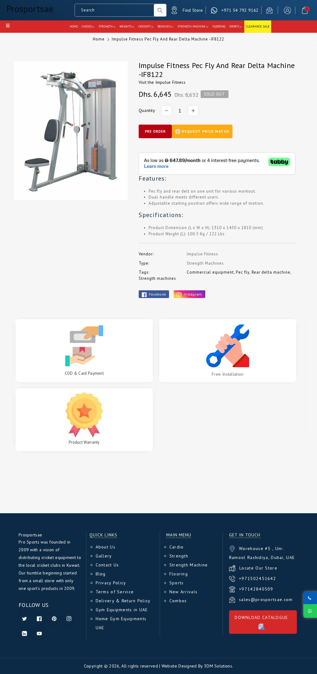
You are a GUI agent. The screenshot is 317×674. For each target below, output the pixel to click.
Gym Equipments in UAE (122, 609)
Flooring (178, 574)
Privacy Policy (111, 583)
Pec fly (243, 272)
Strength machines (157, 278)
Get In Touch (244, 535)
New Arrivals (183, 592)
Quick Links (103, 535)
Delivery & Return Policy (123, 601)
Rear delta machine (271, 272)
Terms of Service (115, 592)
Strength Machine (188, 565)
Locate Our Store (258, 568)
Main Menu (178, 535)
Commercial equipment (210, 272)
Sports (176, 583)
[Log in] (287, 10)
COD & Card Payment (84, 373)
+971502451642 (257, 578)
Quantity (147, 110)
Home (99, 39)
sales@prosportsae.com (266, 599)
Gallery (104, 556)
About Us (105, 547)
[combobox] (114, 10)
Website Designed (179, 666)
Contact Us (107, 565)
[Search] (160, 10)
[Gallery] (71, 130)
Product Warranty (84, 442)
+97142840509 (256, 589)
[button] (305, 10)
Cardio (176, 547)
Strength (178, 556)
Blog (101, 574)
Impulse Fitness (170, 82)
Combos (178, 601)
